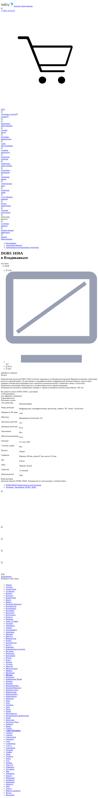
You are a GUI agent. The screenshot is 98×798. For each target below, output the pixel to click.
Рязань (8, 726)
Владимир (10, 611)
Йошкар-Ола (11, 638)
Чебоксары (10, 778)
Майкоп (9, 671)
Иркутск (9, 636)
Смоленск (10, 739)
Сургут (9, 746)
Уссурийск (10, 769)
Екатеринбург (11, 630)
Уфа (7, 771)
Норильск (10, 698)
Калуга (8, 645)
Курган (9, 658)
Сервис (4, 117)
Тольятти (9, 756)
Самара (9, 728)
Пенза (8, 709)
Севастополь (11, 737)
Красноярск (10, 656)
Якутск (9, 793)
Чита (8, 786)
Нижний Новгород (13, 688)
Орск (8, 707)
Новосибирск (11, 696)
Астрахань (10, 591)
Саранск (9, 733)
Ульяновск (10, 767)
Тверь (8, 754)
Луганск (9, 664)
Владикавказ (11, 608)
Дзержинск (10, 626)
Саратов (9, 735)
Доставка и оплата (8, 114)
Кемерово (10, 647)
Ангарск (9, 587)
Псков (8, 718)
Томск (8, 759)
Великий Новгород (14, 604)
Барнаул (9, 593)
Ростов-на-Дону (12, 722)
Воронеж (9, 619)
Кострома (10, 651)
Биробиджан (11, 598)
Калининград (11, 643)
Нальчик (9, 683)
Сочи (8, 741)
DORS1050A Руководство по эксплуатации (23, 485)
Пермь (8, 711)
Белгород (9, 596)
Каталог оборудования (23, 6)
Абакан (9, 585)
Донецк (9, 628)
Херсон (9, 776)
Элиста (9, 789)
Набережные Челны (14, 679)
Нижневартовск (12, 686)
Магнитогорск (12, 668)
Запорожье (10, 632)
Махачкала (10, 673)
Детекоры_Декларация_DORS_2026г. (21, 487)
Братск (8, 600)
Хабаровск (10, 774)
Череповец (10, 782)
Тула (7, 761)
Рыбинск (9, 724)
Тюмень (9, 763)
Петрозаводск (11, 713)
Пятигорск (10, 720)
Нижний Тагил (12, 690)
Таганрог (9, 750)
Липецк (9, 662)
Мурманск (10, 677)
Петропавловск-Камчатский (17, 716)
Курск (8, 660)
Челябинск (10, 780)
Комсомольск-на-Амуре (15, 649)
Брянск (8, 602)
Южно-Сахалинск (13, 791)
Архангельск (11, 589)
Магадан (9, 666)
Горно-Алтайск (12, 621)
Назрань (9, 681)
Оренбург (10, 705)
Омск (8, 701)
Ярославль (10, 795)
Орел (8, 703)
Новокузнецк (11, 692)
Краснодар (10, 653)
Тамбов (9, 752)
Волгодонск (11, 615)
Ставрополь (10, 743)
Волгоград (10, 613)
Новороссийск (12, 694)
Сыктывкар (10, 748)
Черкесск (9, 784)
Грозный (9, 623)
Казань (8, 641)
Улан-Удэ (9, 765)
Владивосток (11, 606)
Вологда (9, 617)
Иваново (9, 634)
